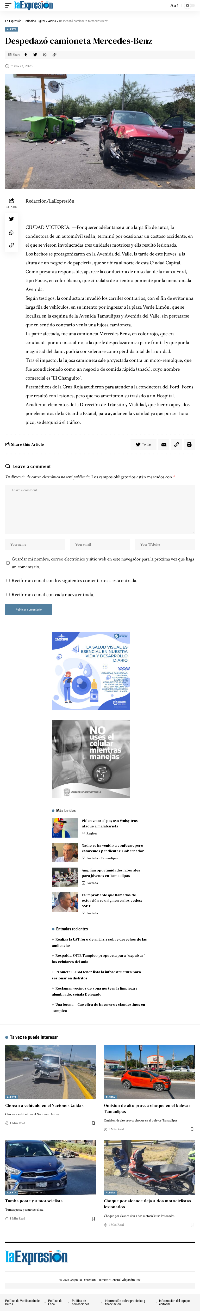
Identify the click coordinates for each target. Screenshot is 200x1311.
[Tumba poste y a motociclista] (50, 1167)
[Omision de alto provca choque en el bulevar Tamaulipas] (149, 1072)
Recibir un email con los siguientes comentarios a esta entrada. (74, 580)
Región (91, 833)
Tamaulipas (109, 858)
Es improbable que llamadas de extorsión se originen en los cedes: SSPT (112, 900)
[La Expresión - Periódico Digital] (33, 5)
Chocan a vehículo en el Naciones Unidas (44, 1105)
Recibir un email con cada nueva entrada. (52, 594)
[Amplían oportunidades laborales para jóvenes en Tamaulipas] (65, 877)
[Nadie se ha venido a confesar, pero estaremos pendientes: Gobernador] (65, 852)
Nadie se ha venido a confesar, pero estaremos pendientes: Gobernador (113, 848)
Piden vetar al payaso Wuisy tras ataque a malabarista (110, 823)
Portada (92, 858)
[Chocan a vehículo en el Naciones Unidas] (50, 1072)
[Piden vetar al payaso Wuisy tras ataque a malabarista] (65, 828)
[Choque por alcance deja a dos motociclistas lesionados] (149, 1167)
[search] (163, 5)
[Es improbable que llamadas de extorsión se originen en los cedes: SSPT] (65, 902)
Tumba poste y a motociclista (34, 1201)
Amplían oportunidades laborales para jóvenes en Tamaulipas (111, 873)
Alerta (11, 29)
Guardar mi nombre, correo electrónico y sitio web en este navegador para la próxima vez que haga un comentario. (103, 563)
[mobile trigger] (9, 5)
